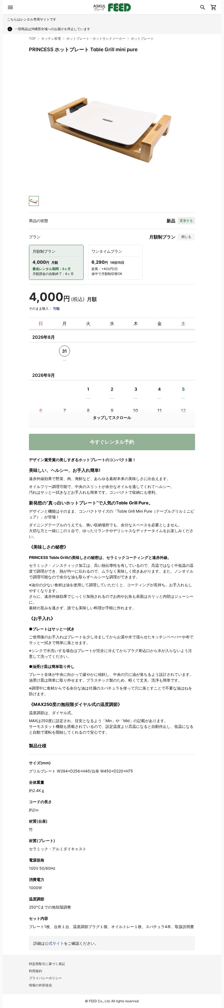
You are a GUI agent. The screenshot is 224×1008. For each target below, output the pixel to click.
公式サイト (54, 943)
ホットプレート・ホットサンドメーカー (95, 38)
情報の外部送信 (40, 985)
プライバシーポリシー (45, 978)
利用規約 (35, 971)
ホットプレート (142, 38)
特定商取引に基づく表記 (47, 964)
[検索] (202, 7)
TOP (32, 38)
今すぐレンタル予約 (112, 442)
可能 (56, 308)
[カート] (213, 7)
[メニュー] (10, 7)
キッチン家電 (51, 38)
